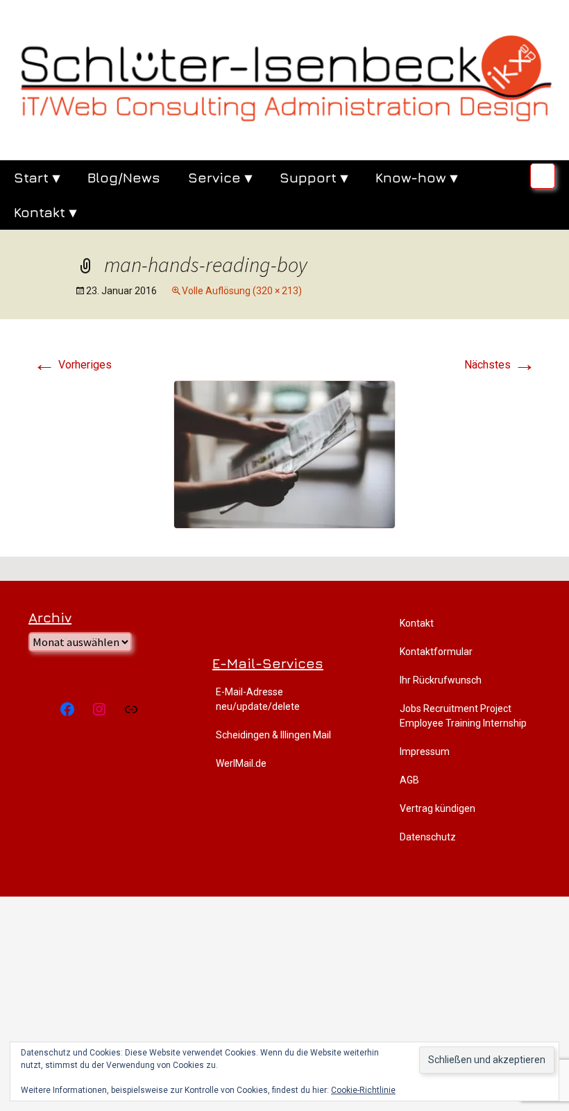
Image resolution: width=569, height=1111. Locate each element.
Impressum (425, 751)
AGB (409, 780)
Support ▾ (314, 177)
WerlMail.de (241, 763)
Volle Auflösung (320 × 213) (242, 290)
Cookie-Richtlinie (363, 1090)
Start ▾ (37, 177)
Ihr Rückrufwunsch (441, 680)
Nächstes (500, 364)
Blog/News (123, 177)
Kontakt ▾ (45, 212)
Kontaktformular (436, 651)
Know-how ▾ (416, 177)
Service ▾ (220, 177)
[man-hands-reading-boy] (284, 453)
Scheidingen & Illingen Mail (273, 734)
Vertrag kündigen (437, 808)
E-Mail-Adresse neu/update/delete (258, 699)
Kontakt (417, 623)
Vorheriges (72, 364)
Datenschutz (428, 836)
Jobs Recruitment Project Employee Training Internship (463, 716)
